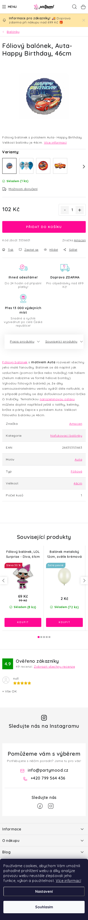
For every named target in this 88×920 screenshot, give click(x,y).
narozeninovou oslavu (57, 399)
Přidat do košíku (44, 227)
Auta (78, 459)
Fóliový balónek (15, 362)
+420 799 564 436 (48, 778)
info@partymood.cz (48, 770)
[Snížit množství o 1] (65, 210)
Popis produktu (22, 341)
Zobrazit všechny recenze (54, 667)
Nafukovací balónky (66, 436)
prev (3, 580)
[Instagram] (50, 806)
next (84, 580)
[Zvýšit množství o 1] (80, 210)
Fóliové (76, 471)
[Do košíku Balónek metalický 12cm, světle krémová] (64, 622)
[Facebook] (40, 806)
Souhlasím (44, 907)
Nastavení (44, 891)
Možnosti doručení (23, 189)
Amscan (80, 240)
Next (81, 166)
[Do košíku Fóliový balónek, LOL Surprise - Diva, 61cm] (23, 622)
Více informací (68, 880)
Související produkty (61, 341)
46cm (78, 483)
